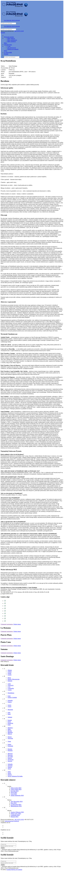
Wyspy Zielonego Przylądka (15, 776)
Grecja (9, 705)
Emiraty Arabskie (12, 697)
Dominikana (11, 693)
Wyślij (2, 848)
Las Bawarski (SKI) (16, 804)
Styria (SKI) (14, 792)
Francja (10, 702)
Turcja (9, 768)
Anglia (9, 673)
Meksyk (10, 734)
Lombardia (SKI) (15, 815)
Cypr (9, 687)
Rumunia (10, 750)
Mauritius (10, 732)
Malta (9, 729)
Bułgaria (10, 680)
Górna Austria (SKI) (16, 789)
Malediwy (10, 727)
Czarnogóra (11, 688)
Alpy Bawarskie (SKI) (17, 801)
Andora (10, 671)
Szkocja (10, 758)
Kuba (9, 724)
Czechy (10, 690)
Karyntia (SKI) (15, 791)
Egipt (9, 696)
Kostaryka (10, 723)
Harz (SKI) (14, 803)
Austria (9, 674)
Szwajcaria (10, 759)
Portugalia (10, 746)
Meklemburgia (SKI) (16, 806)
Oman (9, 741)
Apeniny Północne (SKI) (17, 812)
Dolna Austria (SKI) (16, 788)
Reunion (10, 749)
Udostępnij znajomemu (7, 624)
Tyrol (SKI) (14, 794)
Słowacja (10, 753)
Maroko (10, 730)
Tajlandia (10, 764)
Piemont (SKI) (14, 816)
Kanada (10, 720)
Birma (9, 677)
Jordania (10, 717)
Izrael (9, 714)
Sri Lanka (10, 756)
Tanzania (10, 765)
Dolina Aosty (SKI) (16, 813)
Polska (9, 744)
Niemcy (10, 737)
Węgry (9, 773)
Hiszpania (10, 709)
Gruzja (9, 706)
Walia (9, 771)
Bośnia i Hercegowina (13, 679)
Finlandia (10, 700)
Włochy (10, 774)
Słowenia (10, 755)
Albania (10, 670)
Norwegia (10, 738)
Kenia (9, 721)
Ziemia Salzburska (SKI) (17, 795)
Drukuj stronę (17, 624)
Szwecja (10, 761)
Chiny (9, 684)
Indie (9, 712)
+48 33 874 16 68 (19, 31)
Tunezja (10, 767)
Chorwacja (10, 685)
